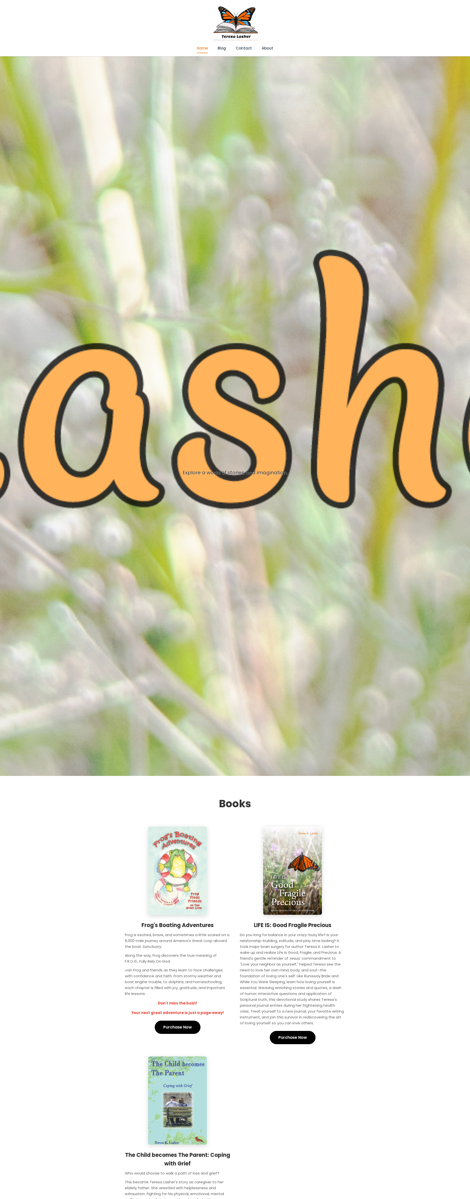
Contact (244, 48)
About (267, 48)
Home (202, 48)
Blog (222, 48)
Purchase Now (177, 1027)
